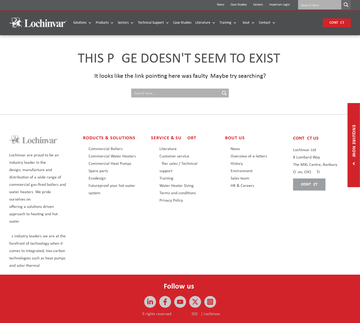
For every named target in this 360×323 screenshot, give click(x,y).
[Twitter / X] (195, 302)
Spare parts (98, 171)
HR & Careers (242, 186)
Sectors (123, 23)
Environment (241, 171)
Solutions (79, 23)
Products (102, 23)
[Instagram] (210, 302)
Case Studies (239, 4)
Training (225, 23)
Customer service (174, 156)
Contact (264, 23)
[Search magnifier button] (346, 4)
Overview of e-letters (249, 156)
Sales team (240, 178)
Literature (202, 23)
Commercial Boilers (106, 149)
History (237, 164)
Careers (258, 4)
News (220, 4)
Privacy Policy (171, 200)
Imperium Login (279, 4)
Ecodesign (97, 178)
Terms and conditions (177, 193)
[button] (337, 22)
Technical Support (151, 23)
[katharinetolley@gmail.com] (165, 302)
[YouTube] (180, 302)
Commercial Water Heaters (112, 156)
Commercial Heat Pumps (110, 164)
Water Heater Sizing (176, 186)
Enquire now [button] (353, 141)
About (245, 23)
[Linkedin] (150, 302)
